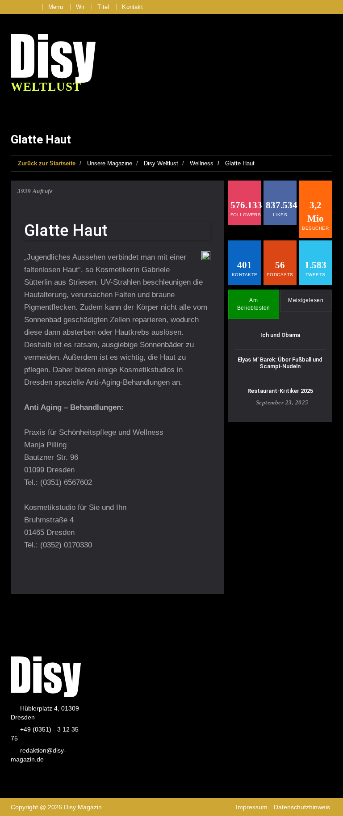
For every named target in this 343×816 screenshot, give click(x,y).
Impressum (252, 807)
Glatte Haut (240, 163)
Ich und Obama (280, 335)
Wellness (201, 163)
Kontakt (132, 7)
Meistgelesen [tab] (305, 300)
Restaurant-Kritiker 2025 (280, 390)
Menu (55, 7)
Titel (103, 7)
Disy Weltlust (161, 163)
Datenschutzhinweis (302, 807)
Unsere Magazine (109, 163)
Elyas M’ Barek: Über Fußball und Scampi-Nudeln (280, 362)
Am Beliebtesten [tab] (253, 304)
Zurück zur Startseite (46, 163)
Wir (80, 7)
